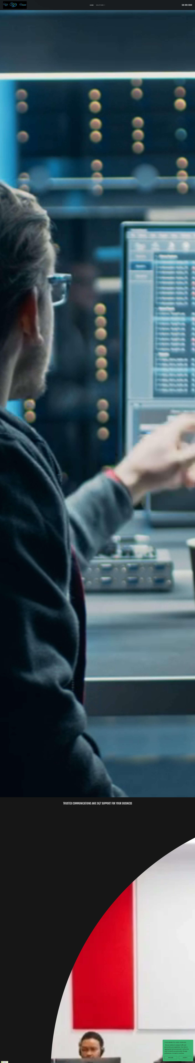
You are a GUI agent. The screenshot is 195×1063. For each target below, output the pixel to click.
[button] (100, 5)
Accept (185, 1057)
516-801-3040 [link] (187, 5)
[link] (15, 5)
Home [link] (92, 5)
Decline (170, 1057)
